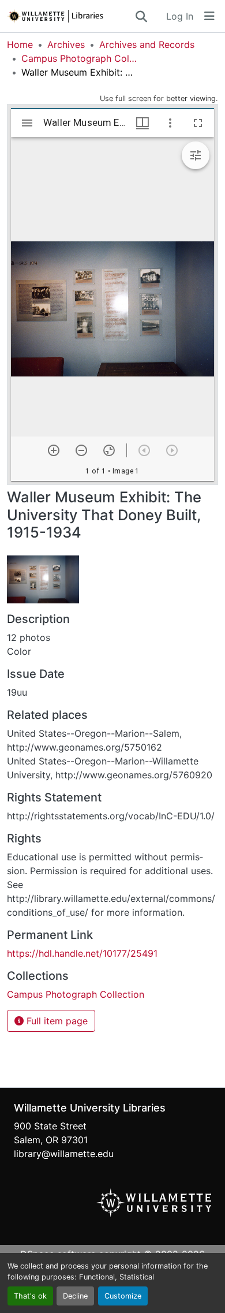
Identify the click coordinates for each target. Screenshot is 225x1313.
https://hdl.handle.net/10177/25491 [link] (82, 953)
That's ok (30, 1296)
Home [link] (20, 44)
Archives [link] (66, 44)
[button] (70, 16)
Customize (122, 1296)
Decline (75, 1296)
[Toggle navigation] (209, 16)
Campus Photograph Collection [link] (79, 58)
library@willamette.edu (64, 1153)
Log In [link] (179, 16)
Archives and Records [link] (146, 44)
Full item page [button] (56, 1021)
